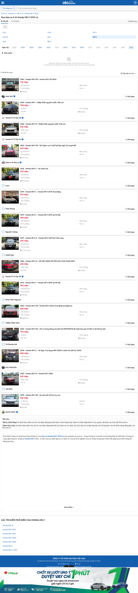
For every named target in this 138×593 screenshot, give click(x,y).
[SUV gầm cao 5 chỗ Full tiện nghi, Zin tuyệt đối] (10, 150)
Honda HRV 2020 (9, 538)
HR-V (95, 37)
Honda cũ (12, 13)
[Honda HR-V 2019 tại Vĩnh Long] (10, 243)
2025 (23, 47)
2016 (98, 47)
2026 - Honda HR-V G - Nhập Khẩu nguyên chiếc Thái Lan (42, 124)
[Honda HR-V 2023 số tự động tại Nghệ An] (10, 311)
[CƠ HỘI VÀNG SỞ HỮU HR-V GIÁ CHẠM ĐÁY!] (10, 266)
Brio (49, 37)
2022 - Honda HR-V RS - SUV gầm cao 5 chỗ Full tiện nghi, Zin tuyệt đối (48, 145)
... (93, 41)
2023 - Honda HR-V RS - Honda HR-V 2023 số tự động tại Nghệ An (46, 306)
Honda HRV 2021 (9, 534)
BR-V (49, 41)
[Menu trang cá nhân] (135, 2)
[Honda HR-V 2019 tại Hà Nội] (10, 220)
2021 (57, 47)
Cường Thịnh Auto (12, 323)
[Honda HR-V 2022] (10, 378)
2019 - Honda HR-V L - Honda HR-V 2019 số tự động (40, 192)
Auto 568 (9, 96)
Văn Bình (8, 389)
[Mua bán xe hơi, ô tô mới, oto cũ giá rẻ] (69, 2)
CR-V (95, 32)
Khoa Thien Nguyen (13, 300)
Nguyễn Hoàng (11, 232)
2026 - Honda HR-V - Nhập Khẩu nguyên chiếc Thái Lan (42, 102)
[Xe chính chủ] (10, 174)
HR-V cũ (20, 13)
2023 (40, 47)
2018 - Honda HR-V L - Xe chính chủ (34, 169)
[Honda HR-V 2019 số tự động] (10, 197)
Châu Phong (10, 209)
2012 (131, 47)
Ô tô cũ (4, 13)
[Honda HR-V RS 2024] (10, 84)
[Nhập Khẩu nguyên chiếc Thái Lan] (10, 107)
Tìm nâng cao (7, 8)
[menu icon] (2, 3)
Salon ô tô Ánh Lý (12, 162)
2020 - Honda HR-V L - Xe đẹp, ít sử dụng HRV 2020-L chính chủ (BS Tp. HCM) (50, 350)
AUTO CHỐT (10, 412)
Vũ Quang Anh (11, 344)
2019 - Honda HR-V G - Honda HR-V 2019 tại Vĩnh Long (42, 238)
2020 (65, 47)
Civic (49, 32)
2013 (123, 47)
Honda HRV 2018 (9, 542)
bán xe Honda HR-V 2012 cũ (53, 436)
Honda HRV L (8, 546)
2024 (31, 47)
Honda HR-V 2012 (31, 13)
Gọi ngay (131, 96)
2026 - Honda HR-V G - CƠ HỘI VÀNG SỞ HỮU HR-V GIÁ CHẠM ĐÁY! (47, 261)
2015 (106, 47)
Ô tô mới (15, 21)
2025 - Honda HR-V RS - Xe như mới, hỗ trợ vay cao (40, 395)
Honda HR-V (30, 439)
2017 (90, 47)
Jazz (4, 41)
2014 (115, 47)
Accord (5, 37)
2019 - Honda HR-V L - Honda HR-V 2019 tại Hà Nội (40, 215)
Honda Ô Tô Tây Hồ (13, 118)
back (5, 27)
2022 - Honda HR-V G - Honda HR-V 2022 (36, 373)
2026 (14, 47)
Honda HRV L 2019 (10, 550)
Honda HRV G (8, 525)
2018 (82, 47)
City (4, 32)
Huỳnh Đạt (9, 255)
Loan (7, 186)
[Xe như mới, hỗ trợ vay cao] (10, 400)
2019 (73, 47)
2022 (48, 47)
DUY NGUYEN (10, 367)
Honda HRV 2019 (9, 529)
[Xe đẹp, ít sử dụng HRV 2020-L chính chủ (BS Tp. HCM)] (10, 355)
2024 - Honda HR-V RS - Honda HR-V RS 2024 (38, 79)
